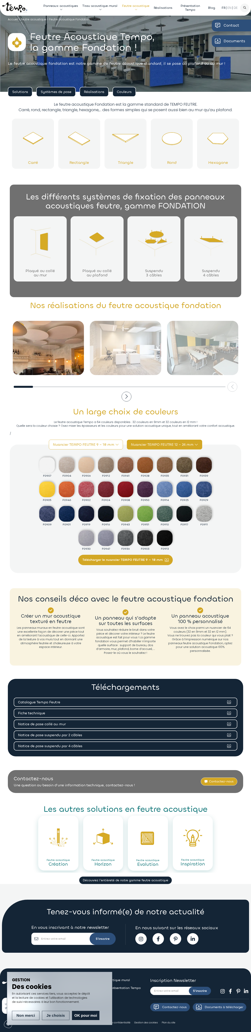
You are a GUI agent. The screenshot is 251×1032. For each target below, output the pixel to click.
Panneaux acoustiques (60, 6)
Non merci (25, 1015)
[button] (219, 781)
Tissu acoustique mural (99, 6)
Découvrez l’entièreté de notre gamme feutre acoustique (125, 880)
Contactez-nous (174, 1007)
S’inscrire (103, 939)
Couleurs (124, 91)
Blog (211, 8)
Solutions (20, 91)
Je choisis (55, 1015)
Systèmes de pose (56, 91)
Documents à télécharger (224, 1007)
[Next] (126, 396)
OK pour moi (85, 1015)
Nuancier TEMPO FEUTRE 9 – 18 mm (84, 444)
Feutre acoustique (135, 6)
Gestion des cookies (146, 1022)
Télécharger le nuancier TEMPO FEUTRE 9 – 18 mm (123, 560)
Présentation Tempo (190, 8)
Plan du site (168, 1022)
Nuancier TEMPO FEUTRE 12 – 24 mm (163, 444)
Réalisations (163, 8)
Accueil (13, 19)
